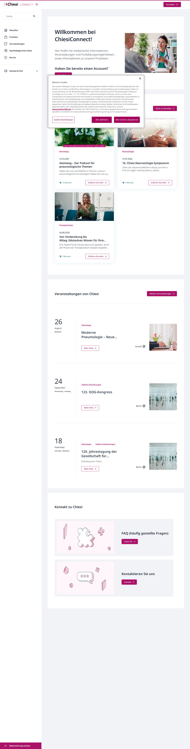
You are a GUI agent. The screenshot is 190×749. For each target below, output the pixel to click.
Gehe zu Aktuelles (163, 108)
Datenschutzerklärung (61, 109)
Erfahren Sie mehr (96, 182)
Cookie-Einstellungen (63, 120)
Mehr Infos (88, 348)
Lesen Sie (128, 541)
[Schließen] (140, 78)
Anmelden (170, 4)
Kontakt (127, 582)
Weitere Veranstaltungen (160, 293)
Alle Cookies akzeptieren (127, 120)
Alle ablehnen (102, 120)
